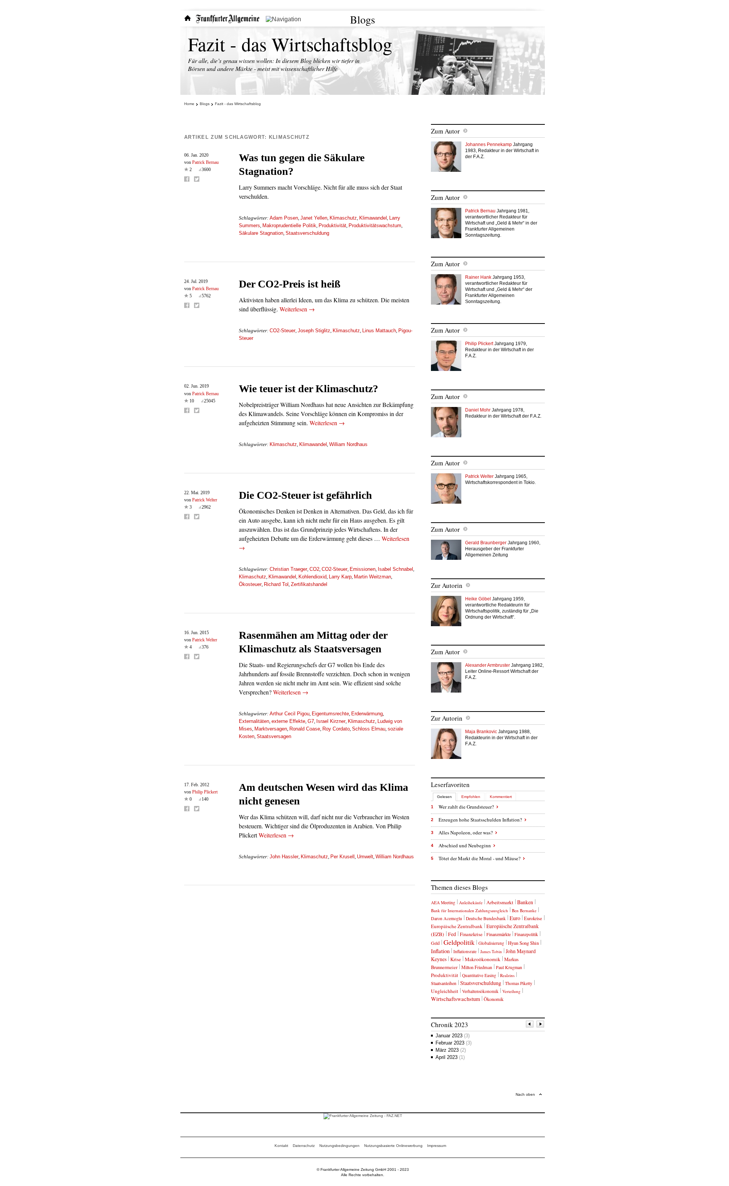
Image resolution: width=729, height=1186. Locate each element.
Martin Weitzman (372, 577)
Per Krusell (342, 856)
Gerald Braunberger (486, 542)
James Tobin (491, 951)
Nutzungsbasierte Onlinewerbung (393, 1146)
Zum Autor (445, 131)
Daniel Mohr (478, 410)
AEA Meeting (443, 902)
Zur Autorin (446, 585)
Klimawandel (373, 218)
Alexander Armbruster (487, 665)
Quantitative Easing (479, 975)
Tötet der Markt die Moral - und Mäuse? (480, 858)
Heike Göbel (478, 599)
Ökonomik (493, 999)
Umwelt (365, 856)
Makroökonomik (482, 959)
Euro (515, 918)
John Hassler (284, 856)
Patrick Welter (204, 500)
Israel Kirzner (331, 721)
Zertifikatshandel (309, 584)
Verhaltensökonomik (480, 991)
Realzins (507, 975)
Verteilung (511, 991)
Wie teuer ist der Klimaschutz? (308, 388)
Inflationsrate (465, 951)
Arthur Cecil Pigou (289, 713)
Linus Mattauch (379, 330)
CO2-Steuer (282, 330)
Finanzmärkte (498, 934)
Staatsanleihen (443, 983)
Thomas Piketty (518, 983)
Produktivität (332, 225)
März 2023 (451, 1050)
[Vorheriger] (530, 1025)
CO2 (314, 569)
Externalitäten (254, 721)
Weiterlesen (297, 309)
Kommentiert (501, 797)
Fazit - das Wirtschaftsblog (290, 44)
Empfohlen (470, 797)
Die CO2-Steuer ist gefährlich (305, 495)
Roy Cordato (336, 729)
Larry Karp (340, 577)
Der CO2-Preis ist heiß (290, 284)
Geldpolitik (459, 942)
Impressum (436, 1146)
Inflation (440, 951)
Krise (455, 959)
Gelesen (444, 797)
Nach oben (525, 1094)
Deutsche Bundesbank (486, 918)
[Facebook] (186, 179)
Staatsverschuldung (307, 233)
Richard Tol (276, 584)
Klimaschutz (343, 218)
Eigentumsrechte (330, 713)
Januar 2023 (453, 1035)
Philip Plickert (205, 792)
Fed (452, 934)
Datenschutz (304, 1146)
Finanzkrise (471, 934)
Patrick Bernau (205, 162)
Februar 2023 (454, 1043)
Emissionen (363, 569)
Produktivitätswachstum (375, 225)
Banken (525, 902)
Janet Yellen (313, 218)
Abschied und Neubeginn (465, 845)
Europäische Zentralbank (457, 926)
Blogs (362, 19)
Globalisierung (491, 943)
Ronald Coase (304, 729)
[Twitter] (196, 179)
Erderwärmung (367, 713)
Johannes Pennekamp (488, 144)
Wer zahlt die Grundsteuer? (466, 806)
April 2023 (450, 1057)
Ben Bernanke (524, 910)
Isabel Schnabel (395, 569)
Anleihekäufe (471, 902)
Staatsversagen (274, 736)
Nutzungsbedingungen (339, 1146)
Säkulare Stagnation (261, 233)
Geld (435, 943)
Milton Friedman (476, 967)
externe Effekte (288, 721)
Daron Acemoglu (446, 918)
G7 (311, 721)
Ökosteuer (250, 584)
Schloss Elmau (368, 729)
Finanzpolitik (526, 934)
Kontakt (281, 1146)
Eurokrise (533, 918)
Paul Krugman (509, 967)
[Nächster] (540, 1025)
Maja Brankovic (481, 731)
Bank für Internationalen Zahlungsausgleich (469, 910)
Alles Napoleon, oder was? (466, 832)
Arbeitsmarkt (499, 902)
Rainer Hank (478, 277)
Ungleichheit (444, 991)
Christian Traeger (288, 569)
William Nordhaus (348, 444)
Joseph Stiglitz (314, 330)
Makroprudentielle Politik (289, 225)
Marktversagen (270, 729)
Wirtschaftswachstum (455, 998)
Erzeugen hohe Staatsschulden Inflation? (480, 819)
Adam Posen (284, 218)
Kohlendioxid (312, 577)
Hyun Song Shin (523, 942)
